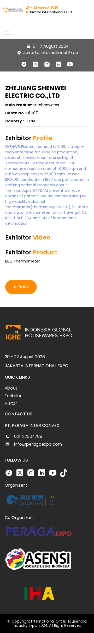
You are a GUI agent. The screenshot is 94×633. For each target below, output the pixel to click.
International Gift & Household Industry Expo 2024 (50, 623)
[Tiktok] (64, 473)
